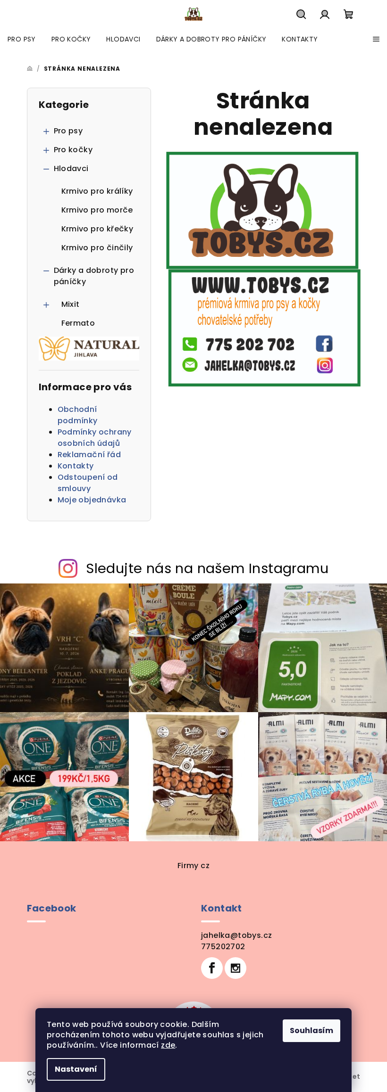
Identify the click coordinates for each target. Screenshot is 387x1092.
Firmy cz (193, 865)
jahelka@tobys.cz (236, 935)
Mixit (70, 304)
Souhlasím (311, 1030)
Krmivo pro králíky (97, 191)
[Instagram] (235, 968)
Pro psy (68, 130)
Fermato (78, 323)
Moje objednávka (92, 499)
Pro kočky (73, 149)
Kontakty (76, 465)
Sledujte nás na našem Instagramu (207, 568)
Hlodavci (71, 168)
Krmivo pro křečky (97, 228)
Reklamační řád (89, 454)
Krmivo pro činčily (97, 247)
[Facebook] (212, 968)
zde (168, 1045)
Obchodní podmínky (78, 415)
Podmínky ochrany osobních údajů (95, 438)
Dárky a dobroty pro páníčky (94, 276)
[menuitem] (21, 39)
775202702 (223, 946)
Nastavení (76, 1069)
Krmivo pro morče (97, 210)
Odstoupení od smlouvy (88, 483)
